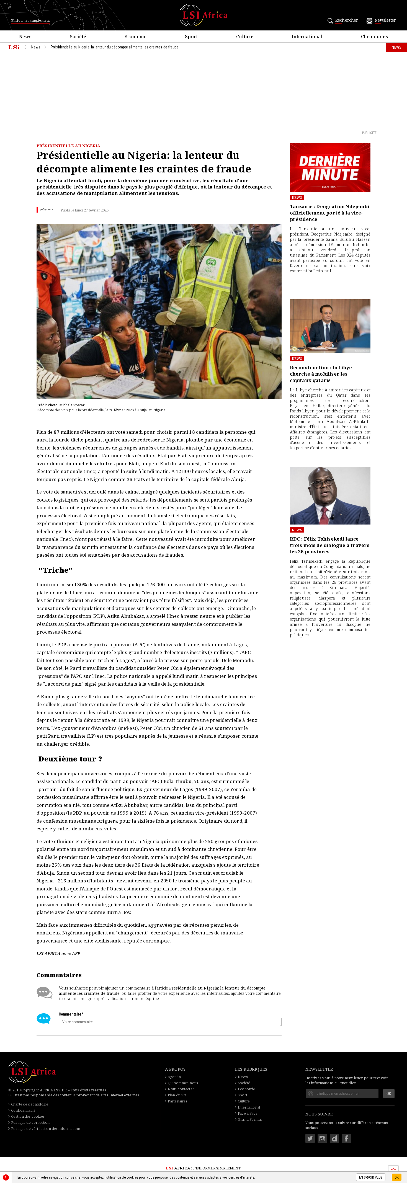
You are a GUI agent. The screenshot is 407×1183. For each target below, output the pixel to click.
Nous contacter (181, 1088)
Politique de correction (30, 1122)
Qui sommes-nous (183, 1082)
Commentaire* (71, 1014)
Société (244, 1082)
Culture (244, 1101)
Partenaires (177, 1101)
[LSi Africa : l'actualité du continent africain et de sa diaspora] (203, 15)
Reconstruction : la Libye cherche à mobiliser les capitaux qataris (321, 373)
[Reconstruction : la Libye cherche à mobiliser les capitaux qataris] (330, 326)
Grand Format (250, 1119)
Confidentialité (23, 1110)
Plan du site (177, 1094)
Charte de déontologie (29, 1104)
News (297, 197)
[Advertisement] (203, 91)
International (249, 1107)
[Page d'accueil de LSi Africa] (14, 47)
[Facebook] (346, 1138)
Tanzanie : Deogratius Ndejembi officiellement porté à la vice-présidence (329, 212)
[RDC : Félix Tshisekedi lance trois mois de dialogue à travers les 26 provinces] (330, 496)
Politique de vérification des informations (46, 1128)
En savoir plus (370, 1178)
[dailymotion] (334, 1138)
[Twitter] (310, 1138)
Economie (246, 1088)
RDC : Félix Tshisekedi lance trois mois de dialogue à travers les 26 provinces (329, 545)
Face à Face (247, 1113)
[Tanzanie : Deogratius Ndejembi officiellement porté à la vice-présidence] (330, 167)
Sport (242, 1094)
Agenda (174, 1076)
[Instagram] (322, 1138)
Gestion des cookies (28, 1116)
